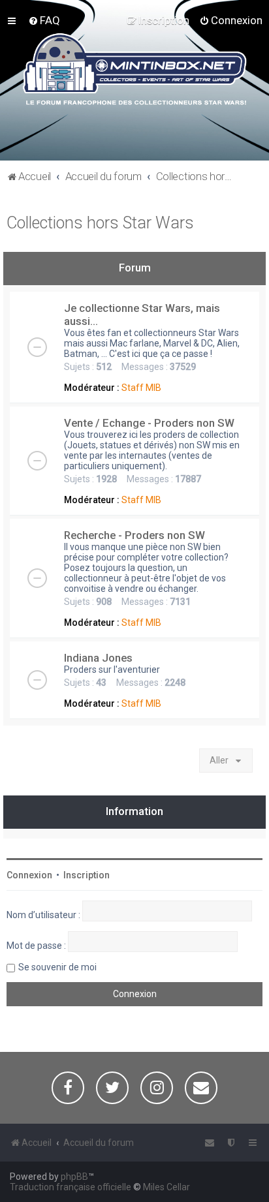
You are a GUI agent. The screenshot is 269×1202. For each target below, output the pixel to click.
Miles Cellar (166, 1187)
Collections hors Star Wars (100, 222)
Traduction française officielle (70, 1187)
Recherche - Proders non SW (134, 535)
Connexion (29, 875)
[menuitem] (44, 20)
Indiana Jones (98, 657)
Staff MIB (141, 387)
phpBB (74, 1176)
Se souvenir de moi (57, 967)
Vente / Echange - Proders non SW (149, 422)
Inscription (86, 875)
